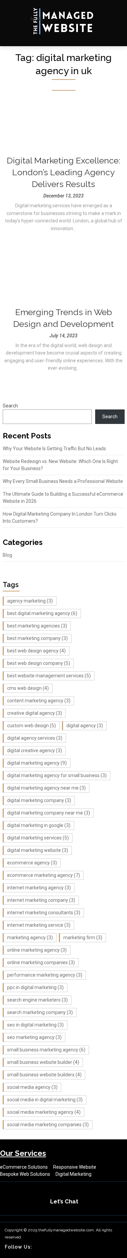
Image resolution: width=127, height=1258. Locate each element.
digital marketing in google (38, 825)
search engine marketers (37, 1000)
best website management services (49, 675)
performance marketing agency (44, 975)
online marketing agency (37, 950)
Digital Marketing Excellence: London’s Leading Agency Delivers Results (63, 172)
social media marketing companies (48, 1124)
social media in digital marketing (45, 1099)
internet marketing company (41, 900)
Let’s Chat (64, 1201)
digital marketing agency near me (46, 788)
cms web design (28, 688)
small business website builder (43, 1062)
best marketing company (37, 638)
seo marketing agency (34, 1037)
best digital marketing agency (42, 613)
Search (10, 405)
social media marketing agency (44, 1112)
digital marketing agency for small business (57, 775)
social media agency (32, 1087)
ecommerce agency (32, 862)
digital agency (84, 725)
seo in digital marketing (35, 1024)
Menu (36, 19)
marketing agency (30, 937)
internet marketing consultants (43, 912)
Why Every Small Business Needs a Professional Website (63, 481)
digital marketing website (37, 850)
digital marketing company (39, 800)
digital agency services (34, 738)
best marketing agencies (37, 625)
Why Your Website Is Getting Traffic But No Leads (54, 448)
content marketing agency (38, 700)
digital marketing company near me (48, 813)
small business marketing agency (46, 1049)
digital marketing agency (37, 763)
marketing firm (82, 937)
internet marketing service (38, 925)
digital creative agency (34, 750)
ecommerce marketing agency (43, 875)
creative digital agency (34, 713)
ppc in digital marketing (35, 987)
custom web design (31, 725)
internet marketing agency (39, 887)
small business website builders (44, 1074)
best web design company (38, 663)
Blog (7, 555)
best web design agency (36, 650)
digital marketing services (38, 837)
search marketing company (40, 1012)
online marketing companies (41, 962)
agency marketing (30, 601)
